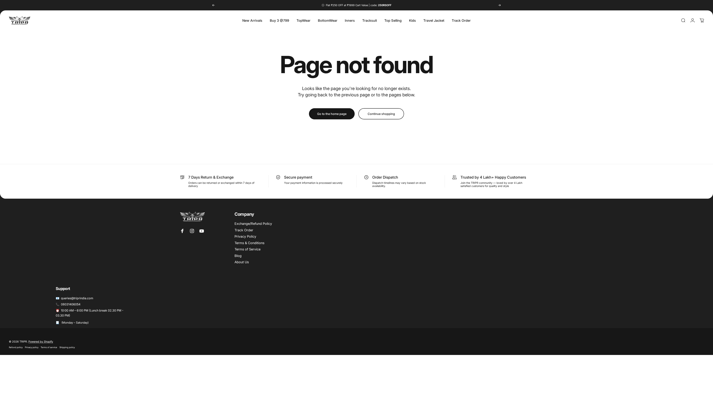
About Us (242, 262)
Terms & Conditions (249, 243)
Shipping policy (67, 347)
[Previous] (213, 5)
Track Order (244, 230)
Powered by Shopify (40, 341)
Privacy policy (31, 347)
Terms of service (49, 347)
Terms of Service (248, 249)
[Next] (499, 5)
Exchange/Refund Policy (253, 224)
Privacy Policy (245, 236)
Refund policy (16, 347)
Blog (238, 256)
